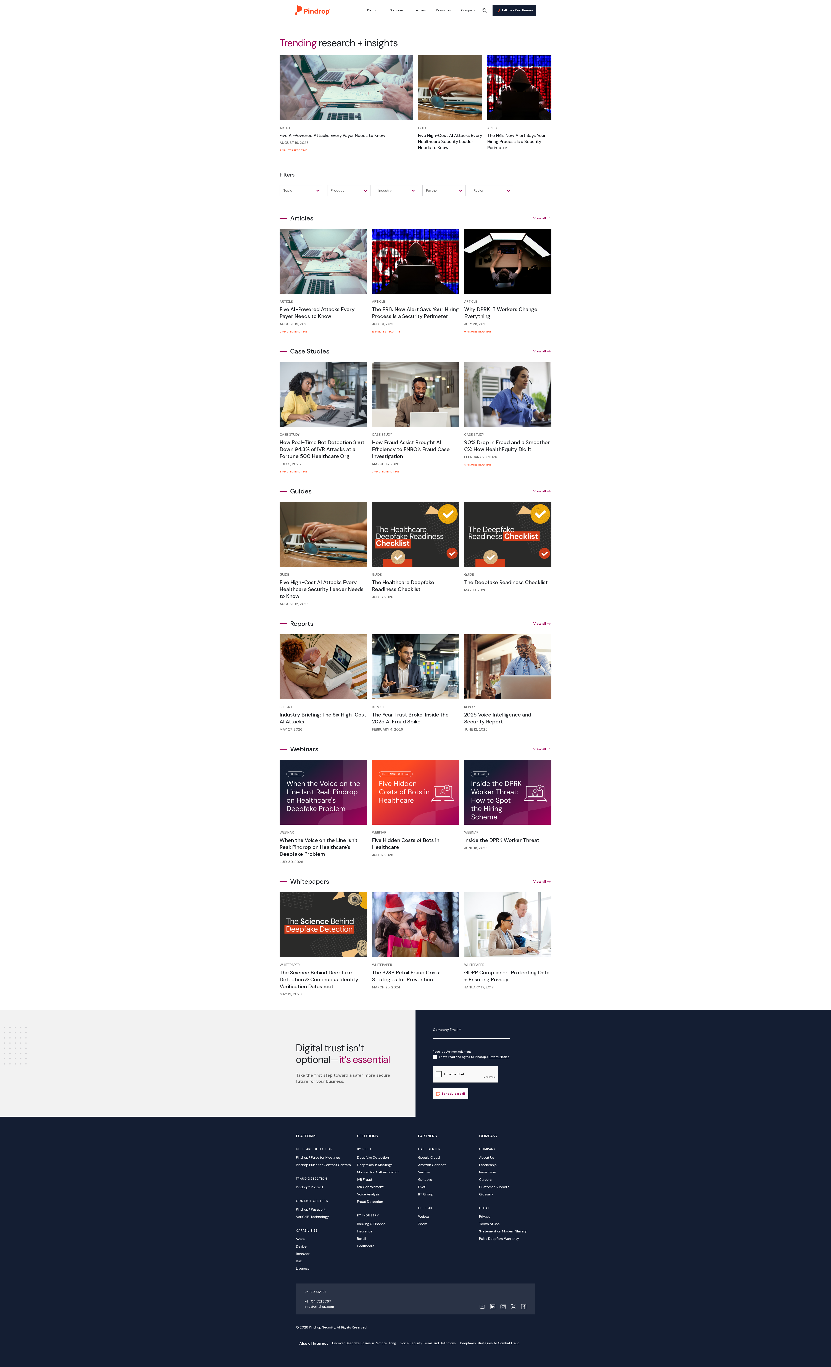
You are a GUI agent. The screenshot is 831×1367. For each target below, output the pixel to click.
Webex (423, 1216)
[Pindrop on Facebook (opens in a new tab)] (523, 1306)
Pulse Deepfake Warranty (499, 1238)
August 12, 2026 (294, 604)
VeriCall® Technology (312, 1216)
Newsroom (487, 1172)
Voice (300, 1239)
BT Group (425, 1194)
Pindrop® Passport (310, 1209)
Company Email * (447, 1029)
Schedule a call (453, 1094)
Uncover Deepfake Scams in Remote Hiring (364, 1343)
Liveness (302, 1268)
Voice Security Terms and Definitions (428, 1343)
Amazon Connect (432, 1165)
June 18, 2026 (476, 848)
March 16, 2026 (385, 464)
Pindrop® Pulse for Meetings (318, 1157)
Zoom (422, 1224)
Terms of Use (489, 1224)
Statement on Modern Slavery (503, 1231)
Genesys (425, 1179)
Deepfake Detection (373, 1157)
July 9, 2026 (290, 464)
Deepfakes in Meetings (375, 1165)
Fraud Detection (370, 1201)
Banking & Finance (371, 1224)
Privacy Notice (499, 1057)
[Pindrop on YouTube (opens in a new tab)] (482, 1306)
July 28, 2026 (476, 324)
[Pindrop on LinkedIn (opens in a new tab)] (492, 1306)
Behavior (303, 1253)
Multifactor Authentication (378, 1172)
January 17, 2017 (479, 987)
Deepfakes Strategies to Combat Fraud (489, 1343)
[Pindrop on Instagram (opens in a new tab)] (503, 1306)
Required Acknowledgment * (453, 1052)
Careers (485, 1179)
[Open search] (484, 10)
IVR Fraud (364, 1179)
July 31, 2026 (383, 324)
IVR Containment (370, 1187)
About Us (486, 1157)
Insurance (364, 1231)
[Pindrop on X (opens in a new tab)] (513, 1306)
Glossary (486, 1194)
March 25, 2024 (386, 987)
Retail (361, 1238)
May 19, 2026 (475, 590)
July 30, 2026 (291, 861)
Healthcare (365, 1246)
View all (539, 218)
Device (301, 1246)
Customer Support (494, 1187)
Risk (299, 1261)
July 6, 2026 (382, 597)
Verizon (424, 1172)
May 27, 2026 (291, 729)
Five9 (422, 1187)
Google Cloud (429, 1157)
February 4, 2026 (387, 729)
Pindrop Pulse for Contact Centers (323, 1165)
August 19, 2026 (294, 142)
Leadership (488, 1165)
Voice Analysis (368, 1194)
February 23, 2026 (480, 457)
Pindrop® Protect (309, 1187)
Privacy (485, 1216)
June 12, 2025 (476, 729)
